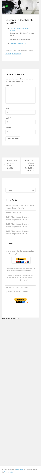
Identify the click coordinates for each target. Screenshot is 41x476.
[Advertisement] (20, 354)
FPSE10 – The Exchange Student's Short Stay (12, 164)
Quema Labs (8, 472)
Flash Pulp (20, 8)
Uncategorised (16, 54)
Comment (8, 85)
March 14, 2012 (10, 51)
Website (8, 128)
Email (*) (8, 118)
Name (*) (8, 108)
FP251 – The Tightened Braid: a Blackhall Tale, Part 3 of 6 (29, 165)
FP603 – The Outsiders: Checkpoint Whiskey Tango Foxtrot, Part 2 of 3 (17, 225)
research (8, 54)
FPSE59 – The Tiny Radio (13, 212)
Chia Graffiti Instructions (18, 43)
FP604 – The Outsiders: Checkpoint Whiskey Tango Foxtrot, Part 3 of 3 (17, 218)
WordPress (20, 469)
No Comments (22, 51)
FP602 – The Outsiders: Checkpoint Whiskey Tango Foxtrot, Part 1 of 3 (17, 233)
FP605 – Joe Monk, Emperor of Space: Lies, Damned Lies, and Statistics (19, 207)
